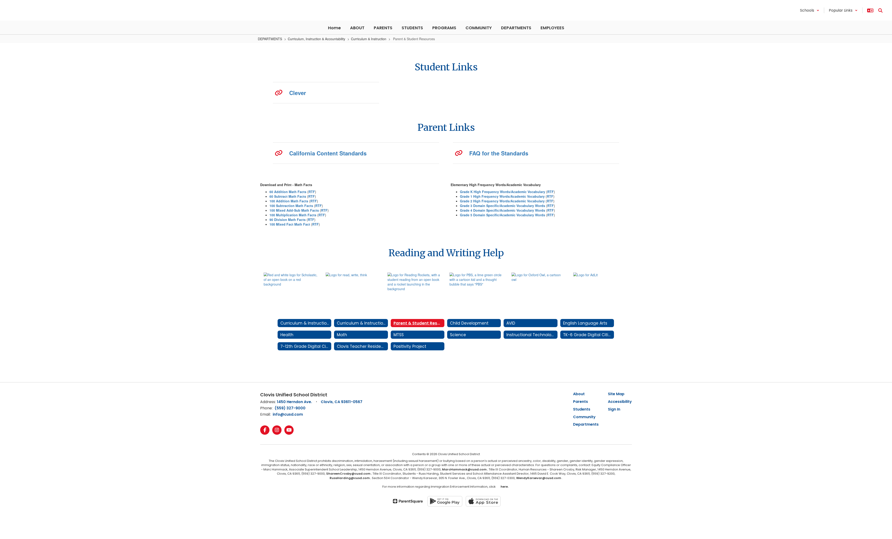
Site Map (616, 394)
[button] (809, 10)
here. (504, 486)
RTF (311, 191)
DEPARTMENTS (270, 38)
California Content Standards (328, 153)
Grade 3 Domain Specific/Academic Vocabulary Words (502, 205)
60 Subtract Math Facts (287, 196)
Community (584, 417)
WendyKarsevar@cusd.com (539, 478)
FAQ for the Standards (498, 153)
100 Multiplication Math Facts (292, 215)
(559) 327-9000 (290, 408)
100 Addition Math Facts (288, 201)
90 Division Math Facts (287, 219)
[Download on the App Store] (483, 501)
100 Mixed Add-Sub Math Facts (294, 210)
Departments (586, 424)
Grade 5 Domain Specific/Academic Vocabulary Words (502, 215)
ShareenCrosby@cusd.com (348, 473)
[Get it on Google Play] (444, 501)
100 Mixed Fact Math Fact (289, 224)
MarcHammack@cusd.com (464, 469)
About (579, 394)
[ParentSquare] (408, 501)
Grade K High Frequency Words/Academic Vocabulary (502, 191)
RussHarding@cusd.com (350, 478)
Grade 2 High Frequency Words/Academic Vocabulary (502, 201)
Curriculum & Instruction (368, 38)
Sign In (614, 409)
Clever (297, 93)
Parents (580, 401)
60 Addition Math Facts (287, 191)
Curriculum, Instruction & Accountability (316, 38)
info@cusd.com (288, 414)
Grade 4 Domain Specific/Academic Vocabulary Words (502, 210)
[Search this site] (880, 10)
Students (581, 409)
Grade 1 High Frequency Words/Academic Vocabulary (502, 196)
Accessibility (620, 401)
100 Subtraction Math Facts (291, 205)
